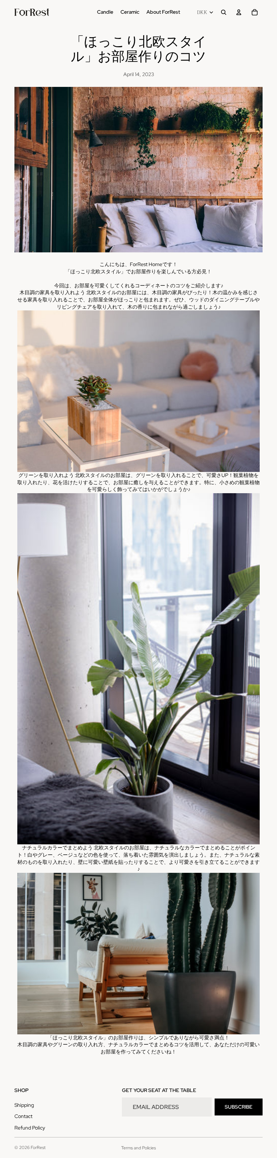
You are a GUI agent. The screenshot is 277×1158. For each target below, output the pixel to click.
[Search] (224, 12)
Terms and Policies (138, 1148)
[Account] (239, 12)
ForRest (38, 1147)
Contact (23, 1116)
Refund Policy (29, 1127)
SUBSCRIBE (238, 1107)
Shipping (24, 1105)
